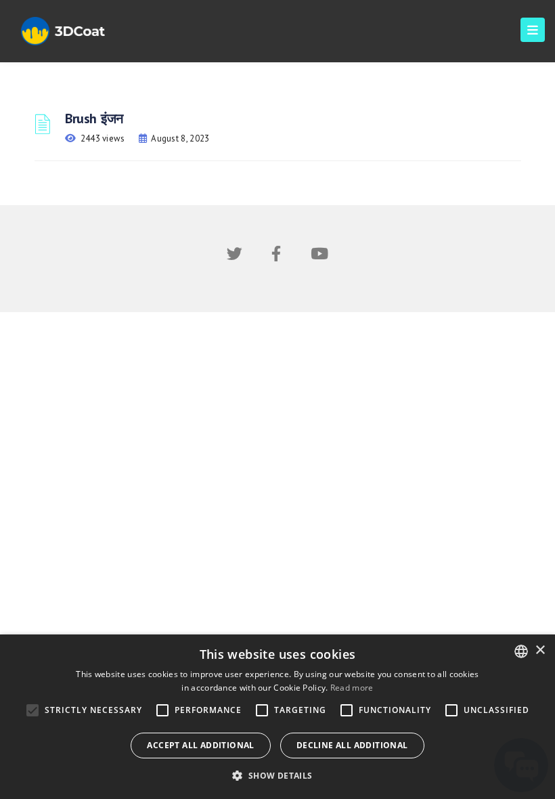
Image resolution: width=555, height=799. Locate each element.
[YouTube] (319, 256)
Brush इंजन (94, 118)
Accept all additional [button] (200, 745)
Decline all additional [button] (352, 745)
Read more (352, 687)
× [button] (540, 650)
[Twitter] (234, 256)
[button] (277, 776)
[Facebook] (276, 256)
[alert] (277, 716)
